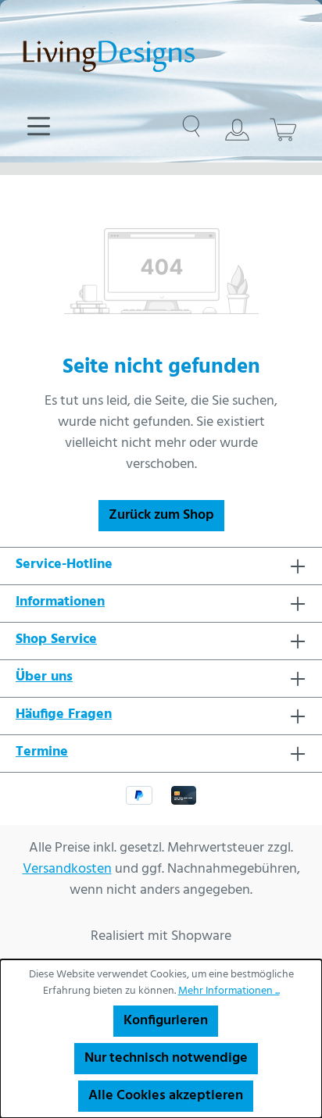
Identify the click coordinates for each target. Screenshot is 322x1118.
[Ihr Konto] (237, 129)
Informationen (60, 602)
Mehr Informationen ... (229, 991)
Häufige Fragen (64, 715)
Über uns (44, 677)
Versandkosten (67, 869)
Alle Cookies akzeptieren (165, 1095)
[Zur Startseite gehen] (161, 55)
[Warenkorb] (283, 129)
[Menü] (39, 126)
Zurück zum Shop (161, 515)
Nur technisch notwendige (166, 1058)
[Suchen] (191, 126)
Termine (42, 752)
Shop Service (56, 640)
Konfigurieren (165, 1020)
